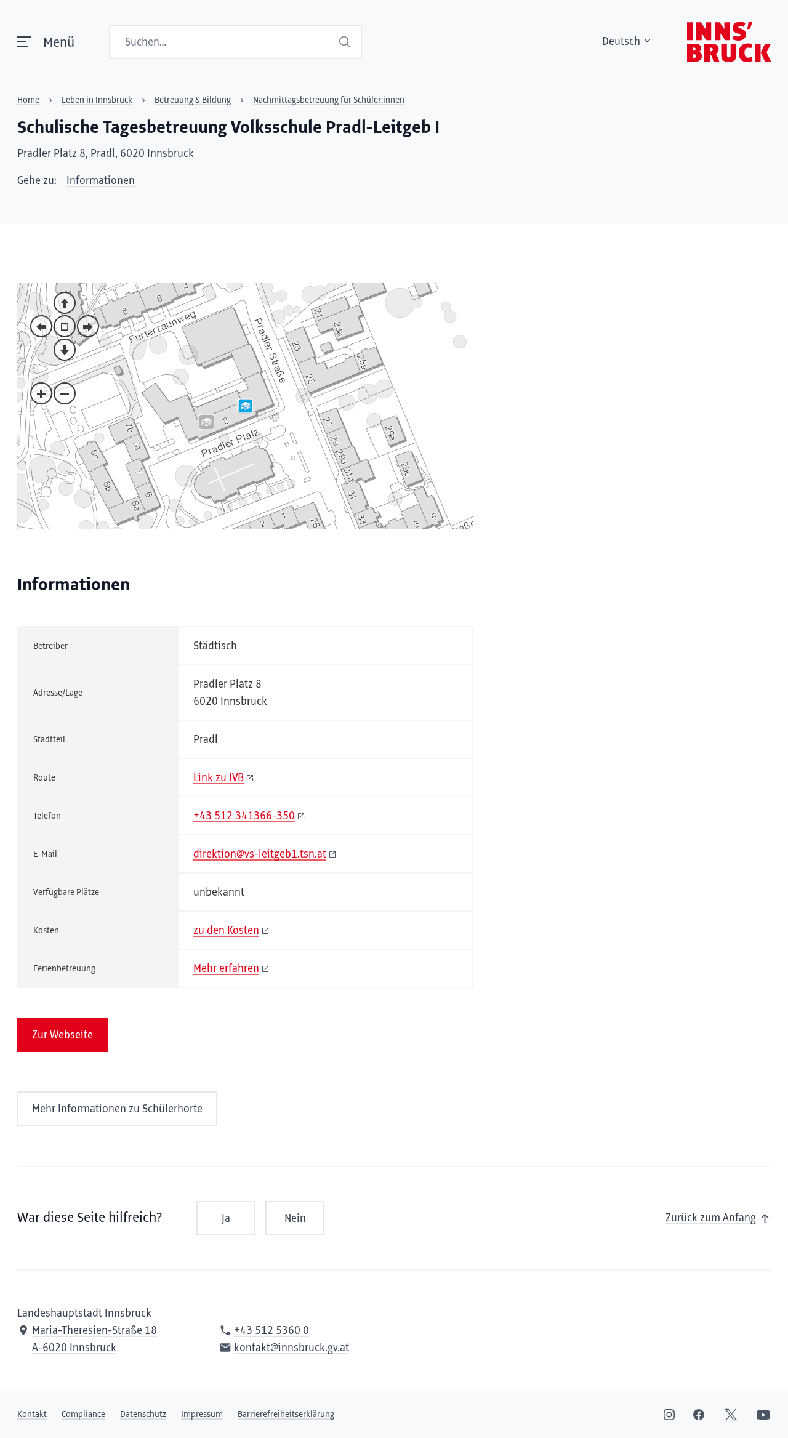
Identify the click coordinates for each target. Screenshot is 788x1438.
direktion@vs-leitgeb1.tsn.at (259, 854)
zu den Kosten (226, 931)
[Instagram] (669, 1414)
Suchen (346, 42)
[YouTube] (763, 1414)
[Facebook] (698, 1414)
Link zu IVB (218, 778)
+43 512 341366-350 (244, 816)
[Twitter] (731, 1414)
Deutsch (621, 42)
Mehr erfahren (226, 969)
